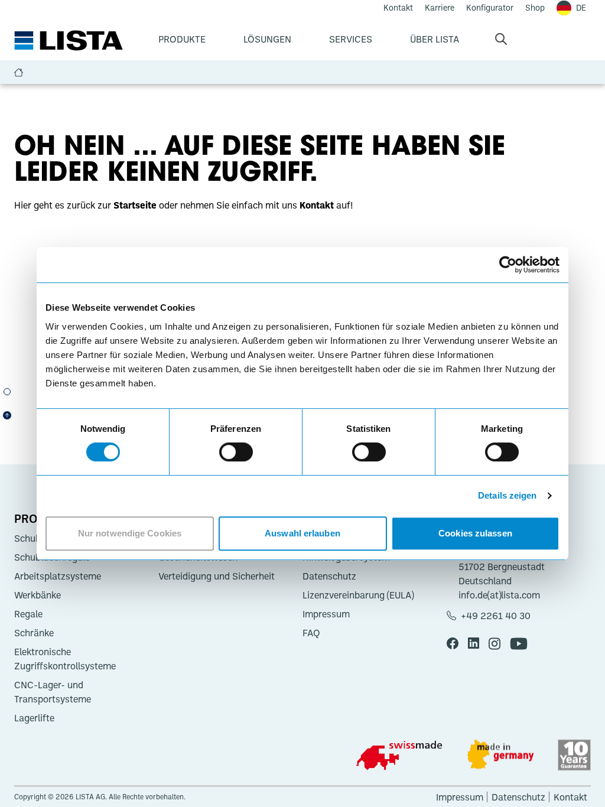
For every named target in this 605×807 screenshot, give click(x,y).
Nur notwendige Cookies (129, 533)
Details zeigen (507, 495)
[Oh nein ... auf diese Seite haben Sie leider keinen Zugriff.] (7, 392)
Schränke (34, 633)
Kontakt (570, 797)
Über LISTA (434, 39)
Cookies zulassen (475, 533)
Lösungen (267, 39)
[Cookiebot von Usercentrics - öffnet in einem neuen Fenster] (508, 265)
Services (350, 39)
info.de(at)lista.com (499, 595)
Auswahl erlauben (302, 533)
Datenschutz (329, 576)
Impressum (326, 614)
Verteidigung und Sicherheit (216, 576)
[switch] (236, 451)
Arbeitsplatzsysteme (57, 576)
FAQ (311, 633)
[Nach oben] (7, 415)
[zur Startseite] (68, 40)
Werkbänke (37, 595)
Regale (28, 614)
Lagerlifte (34, 718)
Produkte (182, 39)
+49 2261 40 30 (496, 615)
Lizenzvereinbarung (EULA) (358, 595)
